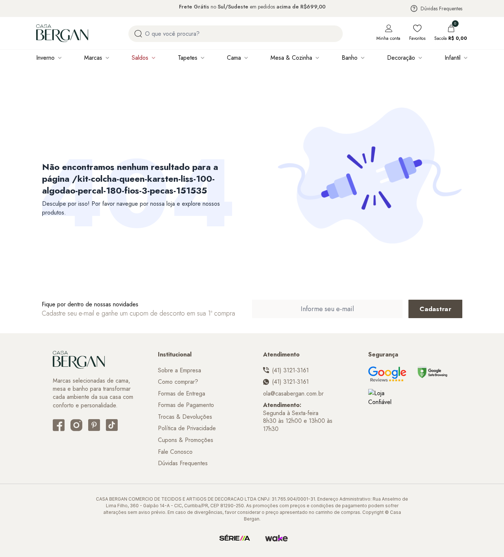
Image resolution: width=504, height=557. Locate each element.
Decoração (401, 57)
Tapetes (187, 57)
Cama (234, 57)
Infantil (452, 57)
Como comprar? (178, 382)
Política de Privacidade (187, 428)
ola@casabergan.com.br (293, 394)
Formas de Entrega (181, 394)
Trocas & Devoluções (185, 417)
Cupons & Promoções (185, 440)
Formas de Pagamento (186, 405)
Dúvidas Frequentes (441, 8)
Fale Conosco (175, 452)
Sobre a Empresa (179, 370)
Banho (350, 57)
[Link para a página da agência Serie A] (234, 538)
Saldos (140, 57)
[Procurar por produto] (138, 34)
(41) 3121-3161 (290, 370)
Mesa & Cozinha (291, 57)
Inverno (45, 57)
